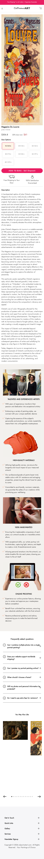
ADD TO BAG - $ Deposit (22, 170)
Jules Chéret (5, 129)
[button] (5, 796)
